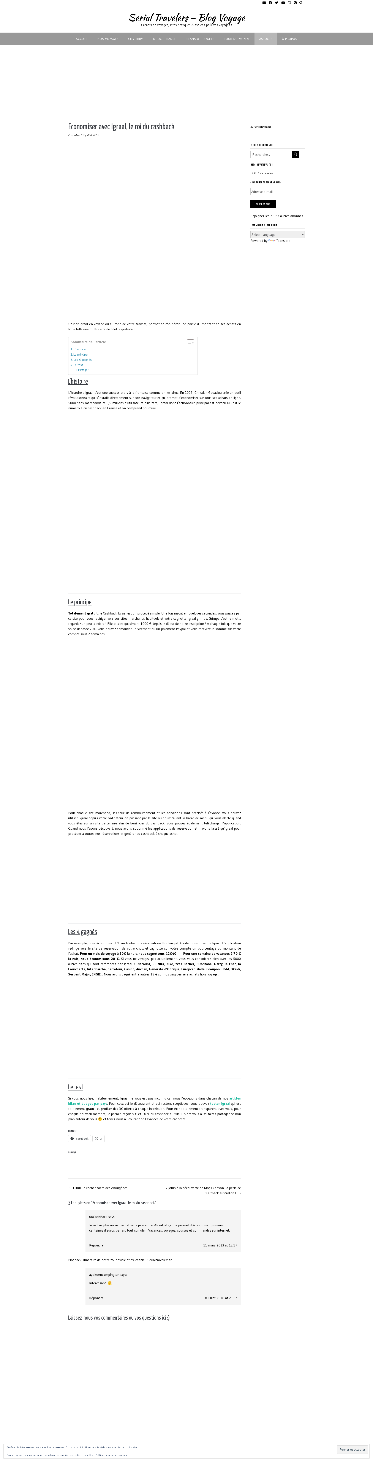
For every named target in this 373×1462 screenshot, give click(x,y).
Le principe (80, 354)
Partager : (84, 370)
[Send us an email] (264, 3)
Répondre (96, 1245)
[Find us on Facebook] (270, 3)
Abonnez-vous (263, 204)
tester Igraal (220, 1103)
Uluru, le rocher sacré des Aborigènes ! (99, 1188)
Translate (283, 240)
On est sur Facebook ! (260, 127)
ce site (73, 618)
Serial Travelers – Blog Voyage (186, 17)
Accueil (82, 39)
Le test (78, 365)
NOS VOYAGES (108, 39)
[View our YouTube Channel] (283, 3)
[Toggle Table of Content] (188, 343)
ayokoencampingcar (104, 1274)
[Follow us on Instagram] (289, 3)
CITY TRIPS (136, 39)
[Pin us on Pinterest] (295, 3)
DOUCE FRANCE (164, 39)
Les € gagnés (83, 360)
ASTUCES (266, 39)
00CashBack (98, 1217)
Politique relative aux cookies (111, 1455)
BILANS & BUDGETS (200, 39)
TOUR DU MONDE (237, 39)
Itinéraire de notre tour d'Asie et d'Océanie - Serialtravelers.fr (127, 1260)
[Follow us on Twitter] (276, 3)
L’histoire (80, 349)
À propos (289, 39)
